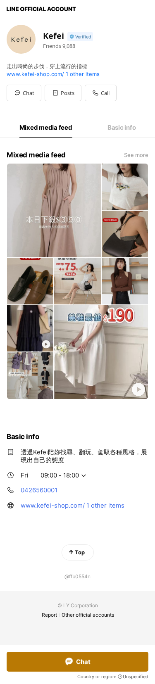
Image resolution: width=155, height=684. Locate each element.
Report (49, 615)
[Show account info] (80, 37)
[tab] (45, 128)
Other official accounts (88, 615)
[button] (63, 93)
